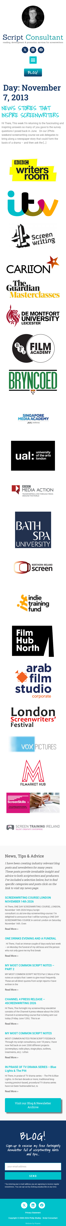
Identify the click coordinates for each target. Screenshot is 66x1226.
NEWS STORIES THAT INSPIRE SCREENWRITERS (30, 111)
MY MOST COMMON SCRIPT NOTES (28, 1033)
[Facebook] (41, 50)
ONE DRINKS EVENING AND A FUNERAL (30, 938)
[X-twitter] (25, 50)
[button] (33, 60)
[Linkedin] (33, 50)
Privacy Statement (33, 1213)
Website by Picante (33, 1223)
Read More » (11, 928)
